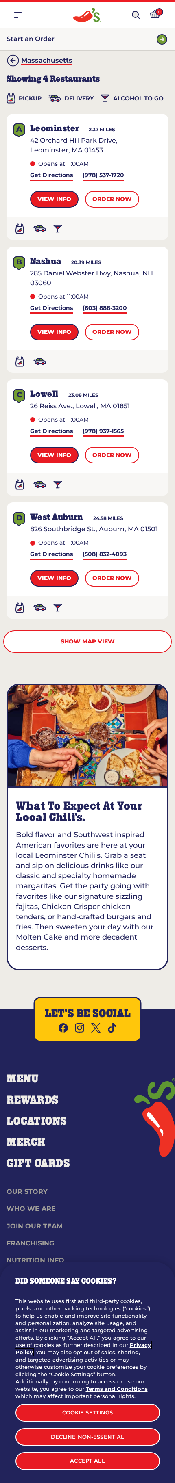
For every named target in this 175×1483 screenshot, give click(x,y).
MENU (23, 1079)
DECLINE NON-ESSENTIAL (88, 1436)
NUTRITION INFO (35, 1260)
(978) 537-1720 (103, 176)
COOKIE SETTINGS (87, 1412)
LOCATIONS (37, 1121)
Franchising (30, 1243)
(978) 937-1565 (103, 432)
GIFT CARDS (38, 1163)
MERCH (26, 1142)
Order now (112, 199)
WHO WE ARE (31, 1208)
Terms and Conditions (117, 1389)
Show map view (88, 641)
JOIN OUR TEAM (35, 1226)
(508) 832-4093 (105, 555)
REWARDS (33, 1100)
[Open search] (136, 15)
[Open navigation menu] (18, 15)
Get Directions (51, 176)
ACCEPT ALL (87, 1460)
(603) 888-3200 (105, 308)
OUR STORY (27, 1191)
